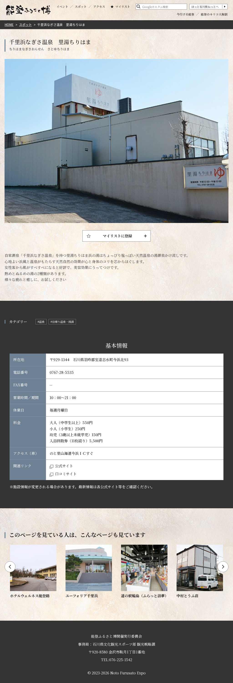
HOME (9, 24)
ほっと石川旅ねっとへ (205, 6)
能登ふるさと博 (28, 10)
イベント (62, 6)
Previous (10, 566)
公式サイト (64, 465)
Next (223, 566)
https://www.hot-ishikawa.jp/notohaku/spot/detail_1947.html (144, 572)
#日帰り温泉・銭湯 (62, 322)
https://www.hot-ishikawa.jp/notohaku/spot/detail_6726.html (89, 572)
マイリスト (122, 6)
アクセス (99, 6)
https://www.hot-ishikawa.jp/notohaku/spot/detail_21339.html (33, 572)
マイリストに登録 (117, 235)
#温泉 (41, 322)
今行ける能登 (185, 14)
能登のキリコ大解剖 (214, 14)
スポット (81, 6)
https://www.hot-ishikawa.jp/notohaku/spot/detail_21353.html (200, 572)
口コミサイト (66, 473)
